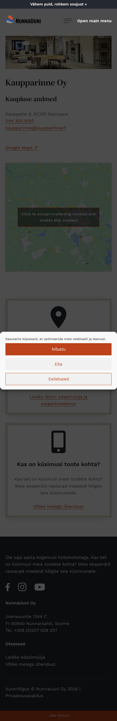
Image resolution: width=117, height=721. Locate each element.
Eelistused (58, 379)
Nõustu (59, 349)
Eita (58, 364)
